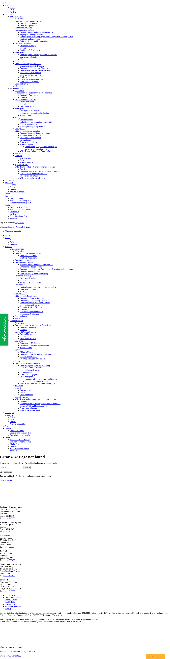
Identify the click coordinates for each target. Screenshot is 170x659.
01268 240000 (9, 518)
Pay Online (19, 223)
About (7, 5)
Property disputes (26, 144)
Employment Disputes (28, 57)
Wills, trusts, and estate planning (32, 178)
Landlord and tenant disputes (36, 149)
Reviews (13, 12)
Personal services (16, 88)
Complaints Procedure (13, 597)
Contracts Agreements (28, 25)
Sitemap (8, 609)
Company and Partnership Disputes (34, 68)
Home (7, 3)
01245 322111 (9, 575)
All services (19, 19)
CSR (12, 10)
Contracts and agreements (30, 39)
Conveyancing (25, 158)
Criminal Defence (27, 102)
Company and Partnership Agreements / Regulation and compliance (46, 37)
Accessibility (10, 604)
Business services (17, 16)
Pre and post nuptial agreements (32, 126)
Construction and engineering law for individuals (34, 93)
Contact (8, 205)
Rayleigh (13, 214)
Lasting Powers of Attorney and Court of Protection (40, 171)
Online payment (11, 595)
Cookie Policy (10, 602)
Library (13, 189)
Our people (9, 180)
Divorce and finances (28, 124)
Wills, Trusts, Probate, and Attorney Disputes (37, 151)
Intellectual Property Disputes (31, 79)
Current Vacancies (17, 198)
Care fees (23, 169)
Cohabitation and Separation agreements (36, 122)
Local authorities (21, 84)
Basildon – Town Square (19, 207)
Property (18, 156)
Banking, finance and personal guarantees (36, 32)
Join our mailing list (17, 191)
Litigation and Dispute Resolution (28, 64)
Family (17, 117)
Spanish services (21, 165)
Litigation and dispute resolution (27, 131)
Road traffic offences (28, 106)
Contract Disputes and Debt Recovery (35, 70)
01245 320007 (9, 547)
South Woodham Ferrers (19, 216)
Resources (9, 182)
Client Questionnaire (13, 231)
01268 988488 (9, 560)
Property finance (26, 162)
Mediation (19, 86)
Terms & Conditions (13, 606)
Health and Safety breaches (30, 50)
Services (8, 14)
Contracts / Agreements (29, 95)
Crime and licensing (23, 43)
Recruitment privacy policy (20, 203)
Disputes (23, 97)
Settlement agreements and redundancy (35, 113)
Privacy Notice (11, 600)
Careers (8, 196)
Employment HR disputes (30, 111)
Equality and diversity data (20, 200)
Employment (20, 52)
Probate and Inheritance (29, 176)
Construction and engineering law (28, 21)
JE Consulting (14, 656)
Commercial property (23, 28)
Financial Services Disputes (31, 75)
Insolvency (24, 77)
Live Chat (155, 656)
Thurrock (13, 218)
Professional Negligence (29, 82)
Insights (13, 185)
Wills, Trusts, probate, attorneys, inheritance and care (35, 167)
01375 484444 (9, 591)
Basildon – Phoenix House (20, 209)
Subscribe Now (6, 480)
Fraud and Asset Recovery (30, 73)
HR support (24, 59)
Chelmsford (14, 212)
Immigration (20, 61)
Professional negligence (29, 142)
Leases (22, 160)
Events (7, 194)
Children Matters (26, 120)
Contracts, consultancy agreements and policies (38, 55)
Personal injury (26, 140)
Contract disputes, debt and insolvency (35, 133)
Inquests (23, 48)
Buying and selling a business (31, 34)
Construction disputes (28, 23)
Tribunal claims (26, 115)
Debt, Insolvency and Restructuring (34, 41)
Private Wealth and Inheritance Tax (33, 174)
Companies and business (24, 30)
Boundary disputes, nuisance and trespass (41, 147)
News (12, 187)
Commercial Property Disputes (32, 66)
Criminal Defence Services (25, 99)
